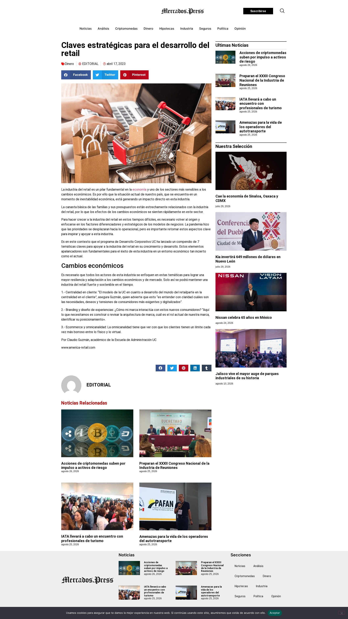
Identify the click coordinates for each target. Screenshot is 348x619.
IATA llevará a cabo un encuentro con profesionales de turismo (92, 538)
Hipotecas (166, 28)
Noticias (86, 28)
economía (139, 189)
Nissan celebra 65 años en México (243, 317)
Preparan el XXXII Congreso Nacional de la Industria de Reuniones (174, 465)
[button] (282, 11)
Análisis (103, 28)
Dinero (148, 28)
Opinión (240, 28)
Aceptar (275, 612)
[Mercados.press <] (183, 11)
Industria (186, 28)
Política (222, 28)
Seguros (205, 28)
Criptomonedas (126, 28)
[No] (341, 613)
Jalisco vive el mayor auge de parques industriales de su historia (247, 376)
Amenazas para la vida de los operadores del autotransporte (260, 126)
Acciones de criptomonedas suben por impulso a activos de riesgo (93, 465)
